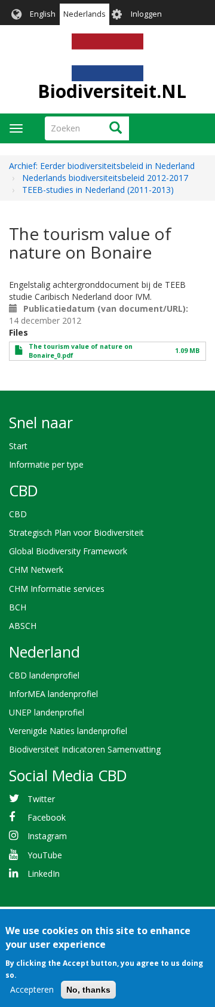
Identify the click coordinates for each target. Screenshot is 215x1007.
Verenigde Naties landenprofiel (68, 730)
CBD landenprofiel (44, 675)
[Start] (107, 57)
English (43, 14)
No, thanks (88, 989)
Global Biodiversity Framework (68, 551)
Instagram (47, 836)
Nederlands (84, 14)
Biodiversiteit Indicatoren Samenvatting (85, 749)
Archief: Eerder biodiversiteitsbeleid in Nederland (102, 165)
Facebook (46, 817)
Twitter (41, 799)
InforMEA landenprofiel (53, 693)
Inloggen (146, 14)
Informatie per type (46, 464)
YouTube (44, 855)
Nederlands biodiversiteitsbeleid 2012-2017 (105, 177)
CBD (18, 514)
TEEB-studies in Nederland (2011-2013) (98, 189)
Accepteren (32, 989)
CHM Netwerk (36, 569)
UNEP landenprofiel (46, 712)
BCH (17, 607)
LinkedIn (43, 873)
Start (18, 446)
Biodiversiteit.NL (112, 91)
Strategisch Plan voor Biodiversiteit (76, 532)
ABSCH (22, 625)
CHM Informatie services (57, 588)
